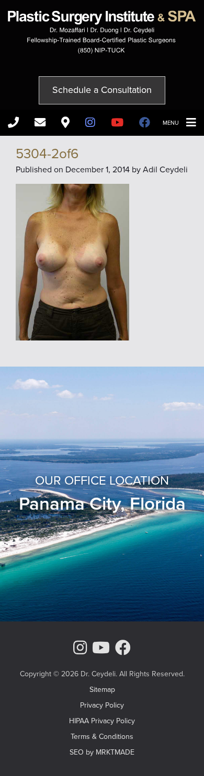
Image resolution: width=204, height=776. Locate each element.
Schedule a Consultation (102, 90)
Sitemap (102, 689)
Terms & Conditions (102, 736)
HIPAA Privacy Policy (102, 720)
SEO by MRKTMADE (102, 752)
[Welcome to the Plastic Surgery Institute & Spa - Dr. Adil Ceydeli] (102, 51)
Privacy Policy (102, 705)
